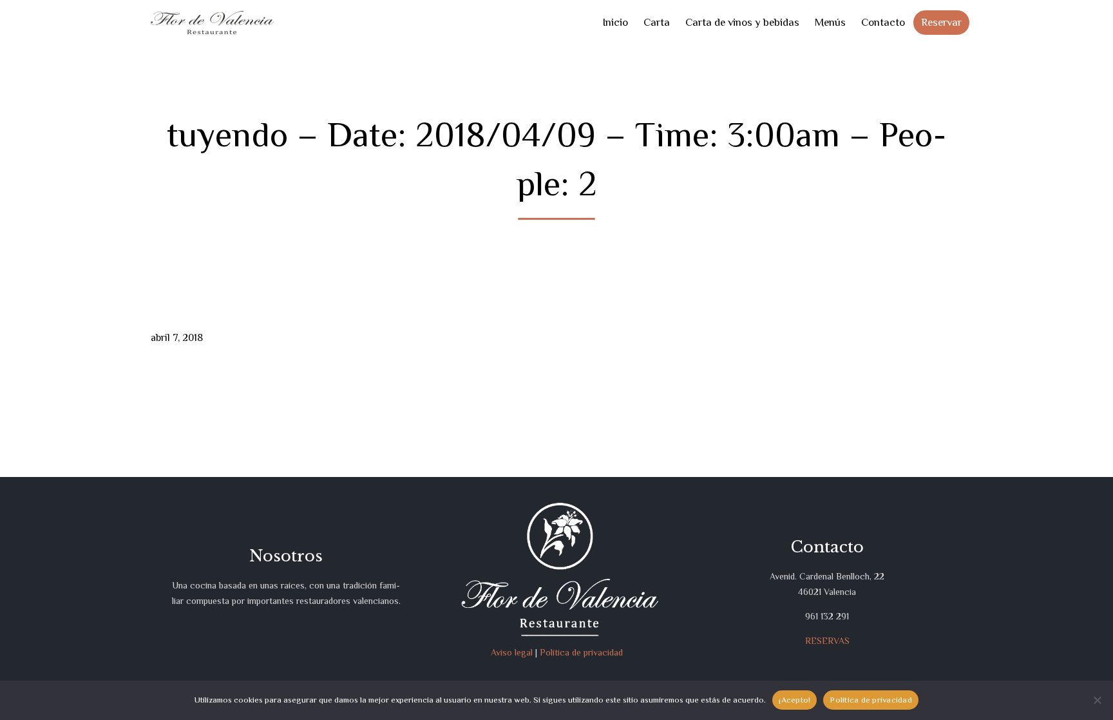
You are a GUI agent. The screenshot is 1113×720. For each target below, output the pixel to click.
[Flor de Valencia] (212, 23)
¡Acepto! (794, 700)
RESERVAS (827, 641)
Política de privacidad (581, 652)
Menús (830, 22)
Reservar (941, 22)
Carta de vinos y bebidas (742, 22)
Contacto (883, 22)
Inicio (615, 22)
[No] (1096, 700)
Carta (656, 22)
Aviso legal (512, 652)
